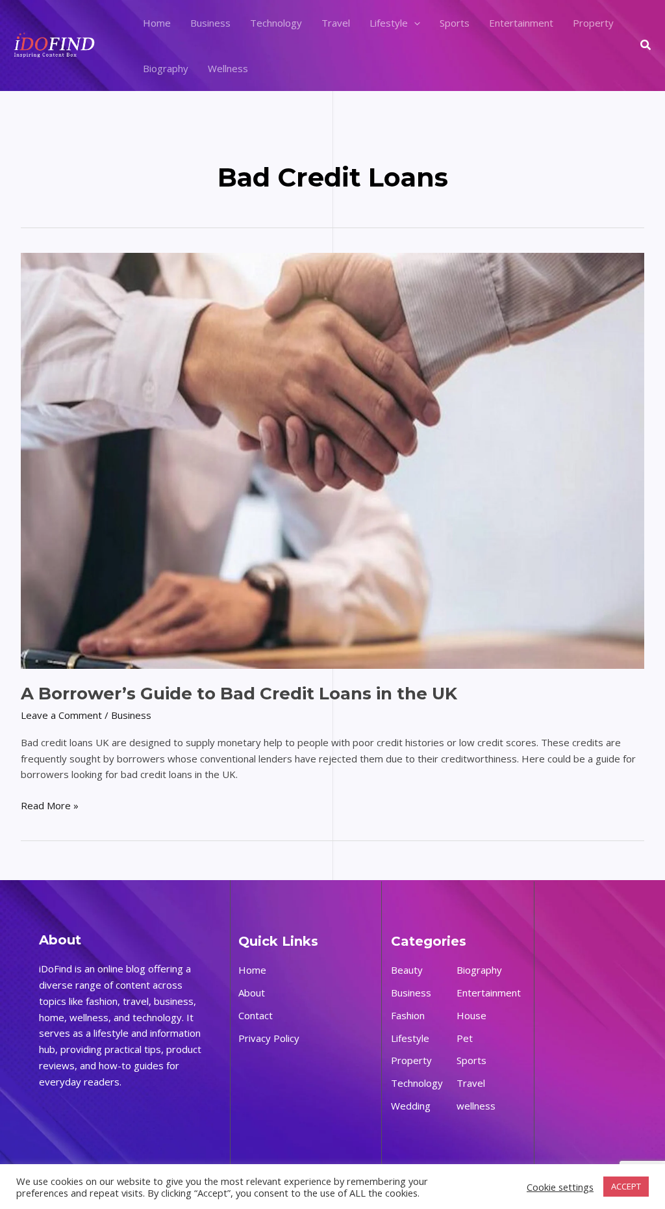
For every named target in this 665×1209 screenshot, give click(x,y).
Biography (165, 68)
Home (157, 22)
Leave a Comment (61, 715)
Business (210, 22)
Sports (455, 22)
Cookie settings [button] (560, 1187)
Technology (276, 22)
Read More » (50, 805)
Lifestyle (389, 22)
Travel (335, 22)
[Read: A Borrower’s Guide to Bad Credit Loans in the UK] (332, 459)
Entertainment (521, 22)
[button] (414, 23)
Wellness (228, 68)
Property (593, 22)
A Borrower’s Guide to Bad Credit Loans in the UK (239, 693)
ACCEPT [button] (626, 1186)
